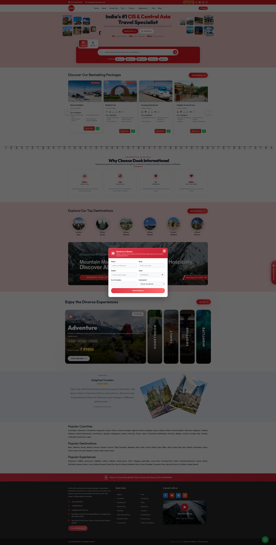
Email (140, 261)
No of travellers (116, 280)
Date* (141, 271)
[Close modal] (164, 251)
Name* (113, 261)
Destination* (143, 280)
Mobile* (113, 271)
